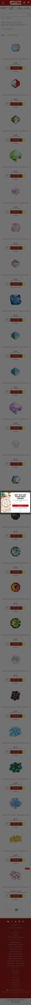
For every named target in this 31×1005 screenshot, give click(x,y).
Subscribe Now (20, 505)
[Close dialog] (29, 493)
